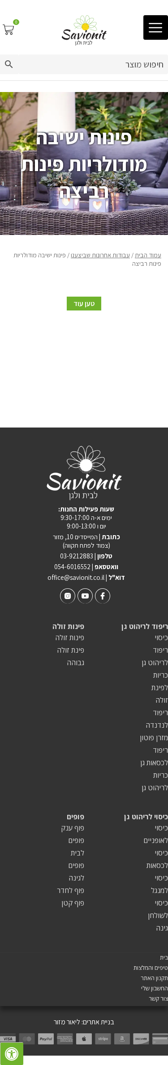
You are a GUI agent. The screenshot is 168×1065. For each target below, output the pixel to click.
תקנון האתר (154, 978)
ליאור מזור (67, 1022)
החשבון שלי (154, 988)
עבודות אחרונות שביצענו (100, 255)
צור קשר (158, 999)
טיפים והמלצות (151, 968)
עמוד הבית (148, 255)
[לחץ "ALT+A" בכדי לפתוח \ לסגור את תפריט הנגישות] (11, 1053)
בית (164, 957)
